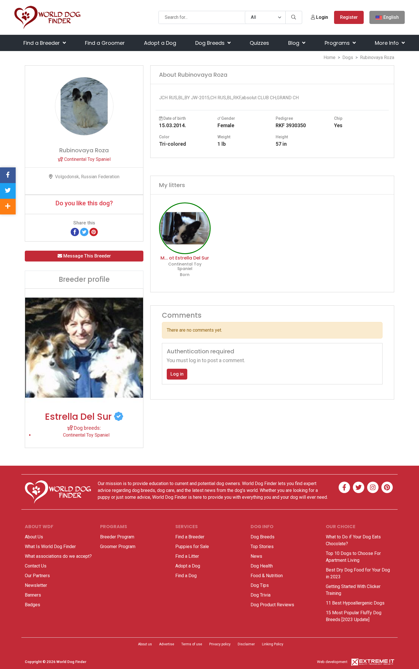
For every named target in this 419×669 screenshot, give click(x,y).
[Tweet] (84, 231)
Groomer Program (117, 546)
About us (145, 644)
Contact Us (35, 566)
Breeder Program (117, 537)
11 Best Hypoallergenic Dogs (355, 603)
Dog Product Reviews (272, 604)
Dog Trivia (260, 595)
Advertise (166, 644)
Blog (294, 42)
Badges (32, 604)
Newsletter (36, 585)
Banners (33, 595)
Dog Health (262, 566)
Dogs (347, 57)
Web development (332, 662)
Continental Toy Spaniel (87, 159)
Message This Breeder (86, 256)
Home (329, 57)
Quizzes (259, 42)
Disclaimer (246, 644)
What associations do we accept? (58, 556)
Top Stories (262, 546)
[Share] (8, 206)
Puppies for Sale (192, 546)
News (256, 556)
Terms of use (191, 644)
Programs (338, 42)
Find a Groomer (105, 42)
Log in (177, 374)
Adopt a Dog (160, 42)
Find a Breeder (42, 42)
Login (321, 17)
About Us (34, 537)
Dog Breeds (210, 42)
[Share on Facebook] (75, 231)
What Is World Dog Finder (50, 546)
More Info (387, 42)
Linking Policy (272, 644)
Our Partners (37, 575)
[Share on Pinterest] (94, 231)
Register (349, 17)
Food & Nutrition (267, 575)
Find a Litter (187, 556)
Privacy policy (220, 644)
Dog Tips (260, 585)
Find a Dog (186, 575)
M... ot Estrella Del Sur (184, 258)
